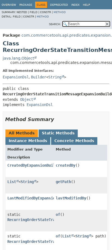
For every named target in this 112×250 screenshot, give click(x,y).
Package (25, 4)
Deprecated (59, 4)
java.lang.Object (18, 58)
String (54, 77)
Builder (38, 77)
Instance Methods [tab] (28, 141)
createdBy (65, 165)
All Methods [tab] (22, 133)
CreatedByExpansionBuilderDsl (37, 165)
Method (60, 12)
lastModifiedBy (71, 198)
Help (86, 4)
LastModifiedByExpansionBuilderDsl (43, 198)
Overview (9, 4)
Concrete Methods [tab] (74, 141)
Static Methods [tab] (58, 133)
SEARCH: (55, 24)
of (58, 214)
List (11, 182)
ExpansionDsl (16, 77)
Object (26, 99)
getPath (63, 182)
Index (75, 4)
